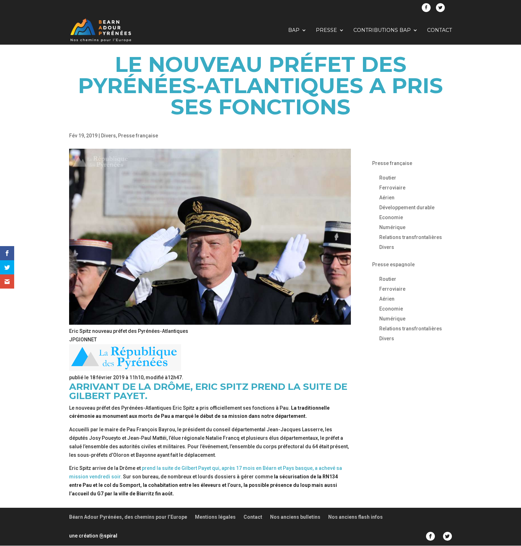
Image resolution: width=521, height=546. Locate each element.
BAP (293, 30)
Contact (439, 30)
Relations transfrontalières (410, 237)
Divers (108, 135)
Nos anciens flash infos (355, 517)
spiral (108, 536)
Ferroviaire (392, 187)
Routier (387, 178)
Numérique (392, 227)
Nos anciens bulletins (295, 517)
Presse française (138, 135)
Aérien (386, 197)
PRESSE (326, 30)
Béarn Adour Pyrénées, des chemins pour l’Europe (128, 517)
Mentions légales (215, 517)
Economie (391, 217)
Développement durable (407, 207)
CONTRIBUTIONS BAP (382, 30)
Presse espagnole (393, 264)
